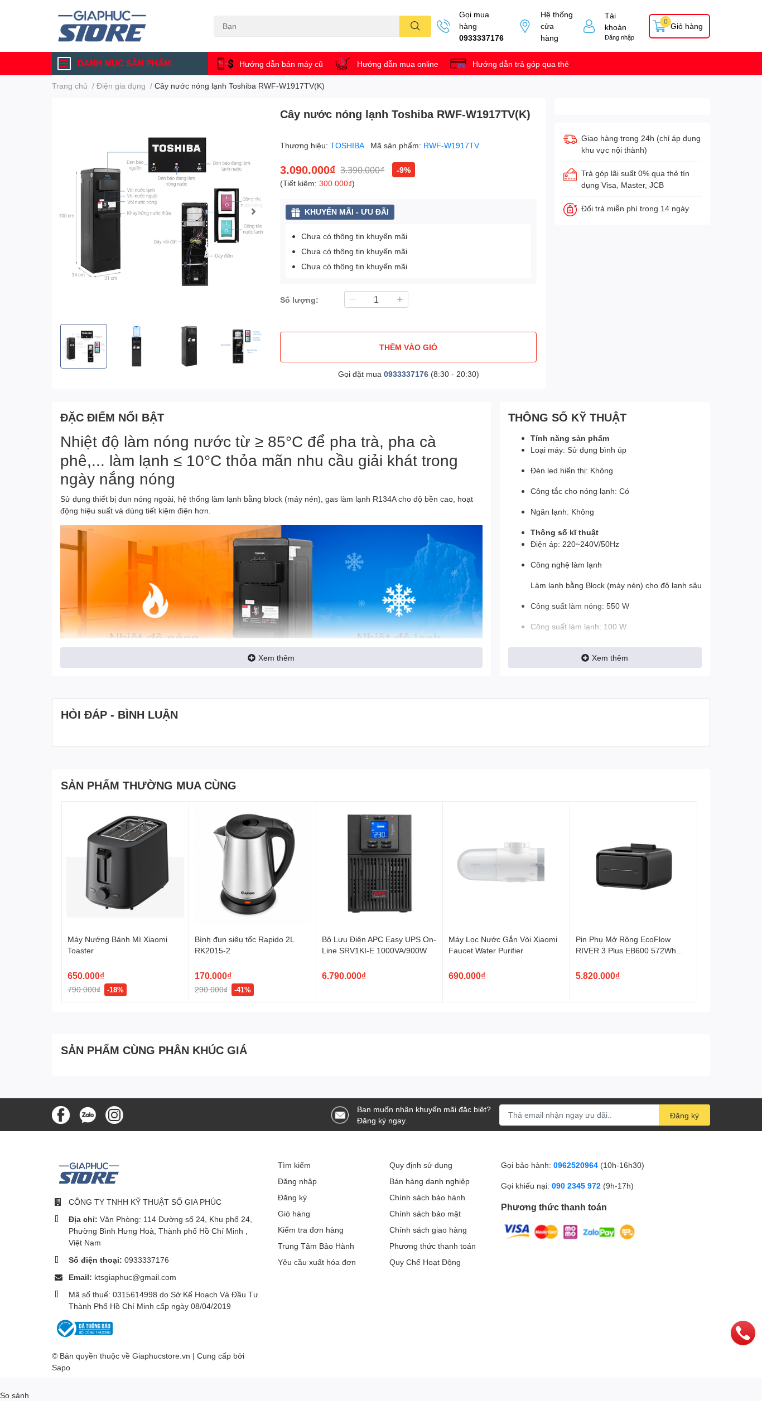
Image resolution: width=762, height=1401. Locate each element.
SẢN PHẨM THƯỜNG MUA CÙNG (149, 785)
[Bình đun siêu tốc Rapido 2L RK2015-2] (252, 865)
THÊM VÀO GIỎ (408, 347)
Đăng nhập (619, 37)
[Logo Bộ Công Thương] (84, 1327)
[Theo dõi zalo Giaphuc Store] (88, 1113)
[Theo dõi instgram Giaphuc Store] (114, 1113)
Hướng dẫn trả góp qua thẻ (520, 64)
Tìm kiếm (294, 1165)
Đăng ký (684, 1115)
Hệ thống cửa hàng (557, 25)
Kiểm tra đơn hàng (311, 1229)
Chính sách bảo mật (425, 1213)
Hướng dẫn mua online (397, 64)
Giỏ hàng (294, 1213)
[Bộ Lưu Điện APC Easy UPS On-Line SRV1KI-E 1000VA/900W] (379, 865)
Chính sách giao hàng (428, 1229)
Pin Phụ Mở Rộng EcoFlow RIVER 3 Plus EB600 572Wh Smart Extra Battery (626, 950)
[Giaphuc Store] (121, 26)
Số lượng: (299, 299)
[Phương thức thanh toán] (569, 1230)
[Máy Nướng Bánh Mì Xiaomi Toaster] (125, 865)
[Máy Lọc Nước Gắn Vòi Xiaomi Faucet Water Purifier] (506, 865)
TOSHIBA (348, 145)
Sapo (61, 1367)
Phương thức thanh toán (432, 1245)
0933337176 (481, 37)
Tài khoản (615, 21)
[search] (415, 26)
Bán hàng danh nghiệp (429, 1181)
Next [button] (253, 211)
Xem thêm (276, 657)
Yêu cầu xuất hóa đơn (317, 1262)
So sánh (14, 1395)
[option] (161, 211)
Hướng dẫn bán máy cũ (281, 64)
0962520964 (576, 1165)
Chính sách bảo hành (427, 1197)
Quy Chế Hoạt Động (425, 1262)
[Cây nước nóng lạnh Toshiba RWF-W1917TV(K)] (161, 211)
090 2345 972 (577, 1185)
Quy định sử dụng (420, 1165)
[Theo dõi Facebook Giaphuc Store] (61, 1113)
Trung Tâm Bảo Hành (316, 1245)
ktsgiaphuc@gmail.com (135, 1277)
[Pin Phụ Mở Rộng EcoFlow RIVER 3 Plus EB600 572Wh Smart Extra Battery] (633, 865)
